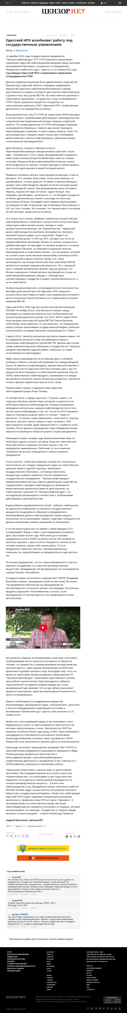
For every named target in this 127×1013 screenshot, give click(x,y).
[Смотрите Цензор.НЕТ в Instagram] (107, 1008)
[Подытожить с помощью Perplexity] (74, 836)
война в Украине (92, 980)
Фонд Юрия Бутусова (16, 959)
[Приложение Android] (21, 11)
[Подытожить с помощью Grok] (78, 836)
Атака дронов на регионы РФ (96, 961)
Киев (88, 984)
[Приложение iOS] (24, 11)
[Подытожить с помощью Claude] (70, 836)
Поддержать (12, 957)
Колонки (91, 3)
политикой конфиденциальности (79, 997)
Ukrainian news (13, 971)
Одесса (21, 826)
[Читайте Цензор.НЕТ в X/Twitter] (91, 1008)
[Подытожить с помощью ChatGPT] (66, 836)
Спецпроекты (52, 982)
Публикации (81, 3)
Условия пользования (17, 964)
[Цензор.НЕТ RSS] (28, 11)
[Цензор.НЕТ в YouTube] (17, 11)
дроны (88, 973)
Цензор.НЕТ (51, 952)
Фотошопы (51, 966)
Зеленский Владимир (93, 968)
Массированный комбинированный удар (101, 959)
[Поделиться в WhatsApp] (19, 836)
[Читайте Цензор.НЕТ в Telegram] (95, 1008)
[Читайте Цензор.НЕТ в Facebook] (87, 1008)
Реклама (10, 961)
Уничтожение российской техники (98, 954)
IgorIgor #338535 (20, 914)
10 (74, 35)
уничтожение (91, 977)
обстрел (89, 966)
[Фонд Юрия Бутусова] (43, 848)
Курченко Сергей (37, 826)
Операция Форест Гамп (94, 952)
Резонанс (43, 3)
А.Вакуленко (21, 50)
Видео (51, 3)
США (87, 987)
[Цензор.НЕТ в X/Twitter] (11, 11)
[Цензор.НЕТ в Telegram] (14, 11)
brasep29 (16, 877)
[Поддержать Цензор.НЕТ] (43, 858)
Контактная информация (18, 954)
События (34, 3)
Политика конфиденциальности (21, 966)
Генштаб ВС (90, 989)
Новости (25, 3)
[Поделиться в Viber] (23, 836)
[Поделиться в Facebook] (7, 836)
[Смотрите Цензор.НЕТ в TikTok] (103, 1008)
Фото (49, 961)
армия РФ (89, 970)
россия (89, 975)
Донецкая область (93, 982)
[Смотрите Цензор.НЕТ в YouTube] (99, 1008)
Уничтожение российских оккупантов (100, 956)
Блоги (58, 3)
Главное (50, 980)
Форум (64, 3)
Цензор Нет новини (15, 968)
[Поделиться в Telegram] (15, 836)
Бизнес (71, 3)
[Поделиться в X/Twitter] (11, 836)
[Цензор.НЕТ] (63, 12)
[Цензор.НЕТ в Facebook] (7, 11)
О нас (9, 952)
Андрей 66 (17, 900)
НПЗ (10, 826)
